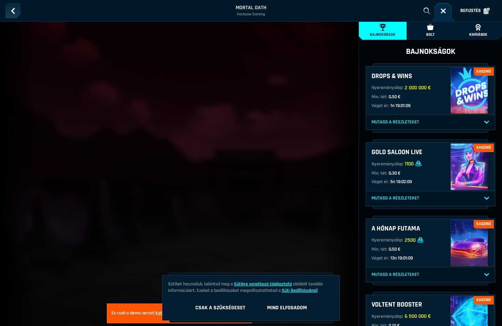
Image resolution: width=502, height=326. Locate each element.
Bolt (430, 34)
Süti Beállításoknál (300, 290)
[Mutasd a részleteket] (486, 122)
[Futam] (443, 11)
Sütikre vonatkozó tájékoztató (263, 284)
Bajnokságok (382, 34)
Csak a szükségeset (220, 307)
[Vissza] (12, 10)
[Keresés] (427, 11)
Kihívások (478, 34)
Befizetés (470, 11)
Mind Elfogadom (287, 307)
